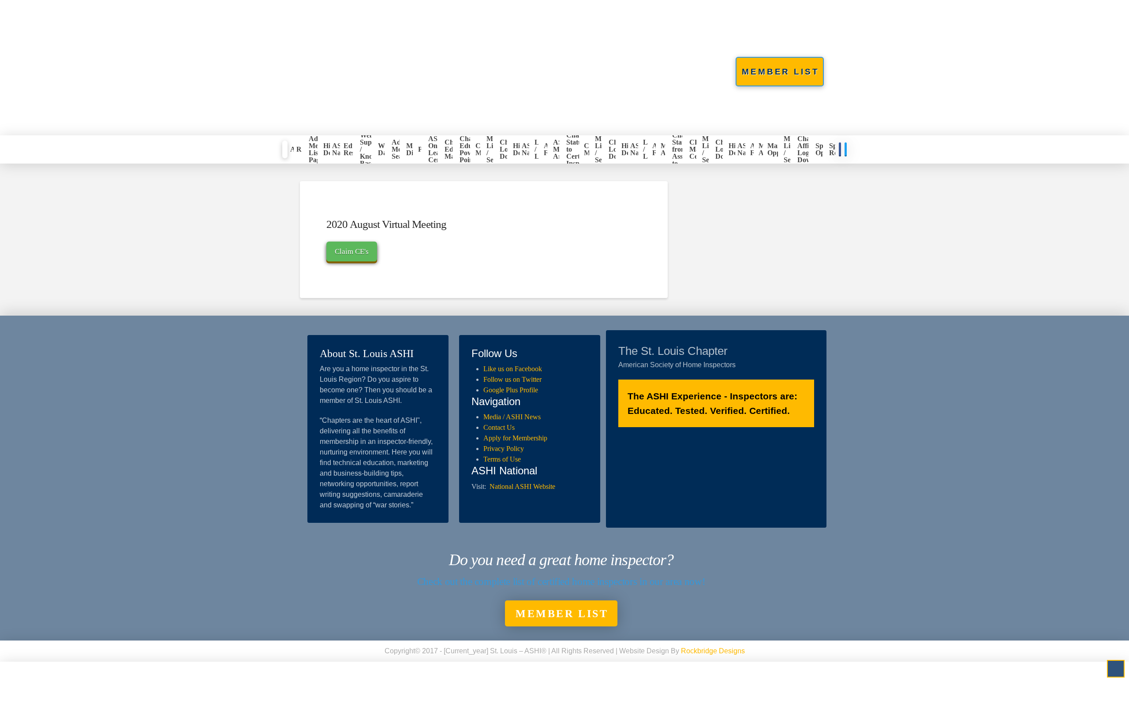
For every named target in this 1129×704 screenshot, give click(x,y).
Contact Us (499, 427)
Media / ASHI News (512, 417)
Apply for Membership (515, 438)
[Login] (285, 149)
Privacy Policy (503, 448)
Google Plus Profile (510, 390)
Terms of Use (502, 459)
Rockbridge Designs (713, 651)
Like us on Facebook (512, 368)
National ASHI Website (522, 486)
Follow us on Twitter (512, 379)
